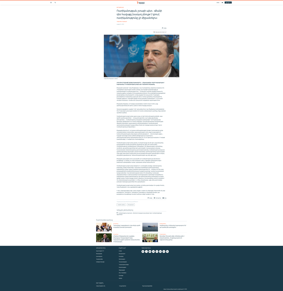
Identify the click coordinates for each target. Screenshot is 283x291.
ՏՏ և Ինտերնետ (122, 272)
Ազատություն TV (100, 251)
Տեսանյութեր (99, 253)
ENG (218, 2)
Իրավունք (115, 223)
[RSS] (160, 251)
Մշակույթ (121, 275)
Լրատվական (99, 256)
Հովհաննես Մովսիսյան (122, 21)
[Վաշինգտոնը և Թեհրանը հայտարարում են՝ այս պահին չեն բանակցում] (150, 227)
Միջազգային (163, 223)
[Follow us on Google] (167, 251)
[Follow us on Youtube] (150, 251)
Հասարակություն (123, 261)
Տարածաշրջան (122, 267)
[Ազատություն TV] (222, 2)
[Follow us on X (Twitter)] (146, 251)
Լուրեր (120, 251)
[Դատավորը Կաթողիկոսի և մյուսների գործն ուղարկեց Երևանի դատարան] (104, 227)
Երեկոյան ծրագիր (100, 261)
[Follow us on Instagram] (157, 251)
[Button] (164, 28)
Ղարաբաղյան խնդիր (124, 264)
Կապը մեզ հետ (122, 285)
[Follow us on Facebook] (143, 251)
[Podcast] (163, 251)
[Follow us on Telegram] (153, 251)
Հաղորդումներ (99, 259)
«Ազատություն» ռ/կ (100, 285)
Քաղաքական (120, 7)
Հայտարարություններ (147, 285)
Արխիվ (120, 278)
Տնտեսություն (122, 259)
